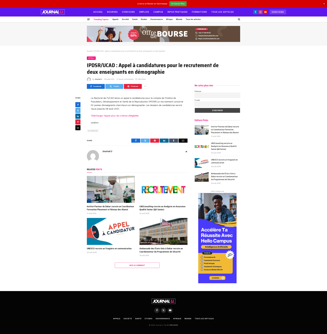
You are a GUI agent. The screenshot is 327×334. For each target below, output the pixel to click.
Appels (115, 19)
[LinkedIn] (77, 116)
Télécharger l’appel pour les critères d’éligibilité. (115, 115)
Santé (135, 19)
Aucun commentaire (126, 79)
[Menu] (88, 19)
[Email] (77, 127)
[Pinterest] (77, 121)
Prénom (198, 91)
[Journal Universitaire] (53, 12)
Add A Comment (137, 265)
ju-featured (93, 131)
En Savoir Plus (178, 3)
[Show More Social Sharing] (145, 86)
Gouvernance (156, 19)
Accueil (98, 12)
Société (125, 19)
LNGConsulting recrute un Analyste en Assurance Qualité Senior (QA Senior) (162, 208)
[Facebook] (77, 104)
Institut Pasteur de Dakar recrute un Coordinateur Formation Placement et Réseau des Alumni (110, 208)
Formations (199, 12)
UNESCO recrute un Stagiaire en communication (109, 248)
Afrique (169, 19)
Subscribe (278, 12)
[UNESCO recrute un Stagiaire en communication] (111, 231)
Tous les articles (222, 12)
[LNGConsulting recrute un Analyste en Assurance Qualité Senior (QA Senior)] (163, 189)
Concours (128, 12)
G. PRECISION (172, 325)
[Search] (238, 19)
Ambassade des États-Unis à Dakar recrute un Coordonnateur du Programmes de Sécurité (161, 250)
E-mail (197, 100)
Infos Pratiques (177, 12)
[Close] (324, 3)
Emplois (144, 12)
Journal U (98, 79)
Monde (179, 19)
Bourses (112, 12)
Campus (158, 12)
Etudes (144, 19)
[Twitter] (77, 110)
